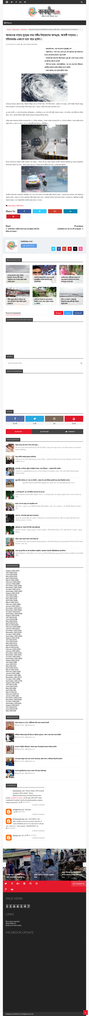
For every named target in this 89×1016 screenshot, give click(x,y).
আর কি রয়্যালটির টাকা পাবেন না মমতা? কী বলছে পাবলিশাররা (30, 771)
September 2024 (12, 614)
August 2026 (10, 571)
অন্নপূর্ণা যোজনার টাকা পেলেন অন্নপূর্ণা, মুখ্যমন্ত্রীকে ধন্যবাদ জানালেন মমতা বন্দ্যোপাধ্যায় (44, 279)
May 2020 (9, 711)
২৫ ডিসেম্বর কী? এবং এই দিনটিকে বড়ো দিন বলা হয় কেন (29, 492)
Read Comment (39, 805)
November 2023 (11, 632)
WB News (24, 29)
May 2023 (9, 643)
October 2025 (11, 589)
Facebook (78, 313)
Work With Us (11, 923)
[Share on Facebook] (24, 211)
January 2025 (11, 606)
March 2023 (10, 647)
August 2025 (10, 593)
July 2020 (9, 707)
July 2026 (9, 573)
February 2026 (11, 582)
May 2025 (9, 599)
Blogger (59, 313)
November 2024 (11, 610)
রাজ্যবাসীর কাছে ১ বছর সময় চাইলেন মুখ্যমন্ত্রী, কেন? (59, 48)
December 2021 (11, 675)
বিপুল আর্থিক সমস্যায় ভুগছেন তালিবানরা (25, 457)
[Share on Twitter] (40, 211)
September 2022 (12, 658)
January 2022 (11, 673)
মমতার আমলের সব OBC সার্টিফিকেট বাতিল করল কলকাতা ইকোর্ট (32, 722)
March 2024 (10, 625)
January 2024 (11, 629)
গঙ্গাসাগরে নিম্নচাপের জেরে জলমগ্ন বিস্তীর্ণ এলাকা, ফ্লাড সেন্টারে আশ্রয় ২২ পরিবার (43, 301)
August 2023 (10, 638)
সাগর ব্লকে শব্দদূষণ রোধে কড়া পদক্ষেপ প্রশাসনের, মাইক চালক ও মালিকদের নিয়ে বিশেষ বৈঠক (38, 759)
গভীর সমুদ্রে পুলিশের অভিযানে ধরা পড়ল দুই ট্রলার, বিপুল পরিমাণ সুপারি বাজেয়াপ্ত (17, 301)
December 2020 (11, 698)
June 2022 (9, 664)
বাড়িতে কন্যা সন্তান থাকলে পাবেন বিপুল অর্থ (26, 539)
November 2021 (11, 677)
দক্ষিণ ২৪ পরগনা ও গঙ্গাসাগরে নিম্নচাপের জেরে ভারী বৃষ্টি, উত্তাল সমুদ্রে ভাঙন (70, 301)
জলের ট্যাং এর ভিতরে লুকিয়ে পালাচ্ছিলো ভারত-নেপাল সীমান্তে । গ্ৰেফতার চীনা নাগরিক (38, 468)
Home (9, 29)
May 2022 (9, 666)
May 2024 (9, 621)
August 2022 (10, 660)
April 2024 (9, 623)
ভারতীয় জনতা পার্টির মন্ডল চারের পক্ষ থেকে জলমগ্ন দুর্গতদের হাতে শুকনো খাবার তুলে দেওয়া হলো (70, 279)
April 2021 (9, 690)
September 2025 (12, 591)
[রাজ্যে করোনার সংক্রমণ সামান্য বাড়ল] (44, 865)
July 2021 (9, 685)
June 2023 (9, 642)
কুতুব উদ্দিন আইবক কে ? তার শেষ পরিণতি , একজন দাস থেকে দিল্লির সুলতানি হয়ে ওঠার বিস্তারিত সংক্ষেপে (42, 480)
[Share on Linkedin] (70, 211)
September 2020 (12, 703)
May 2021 (9, 688)
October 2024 (11, 612)
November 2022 (11, 655)
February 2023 (11, 649)
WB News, (34, 44)
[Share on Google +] (55, 211)
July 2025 (9, 595)
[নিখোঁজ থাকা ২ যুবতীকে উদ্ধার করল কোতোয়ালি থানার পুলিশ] (17, 865)
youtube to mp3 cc (17, 798)
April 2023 (9, 645)
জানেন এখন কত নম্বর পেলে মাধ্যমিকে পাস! (26, 503)
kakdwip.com (10, 1014)
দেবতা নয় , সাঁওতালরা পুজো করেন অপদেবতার (26, 515)
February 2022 (11, 671)
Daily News (16, 29)
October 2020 (11, 701)
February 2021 (11, 694)
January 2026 (11, 584)
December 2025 (11, 586)
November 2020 (11, 699)
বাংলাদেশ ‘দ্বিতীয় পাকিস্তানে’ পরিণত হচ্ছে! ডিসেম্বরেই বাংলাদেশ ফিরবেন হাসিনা (36, 747)
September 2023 (12, 636)
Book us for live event (13, 925)
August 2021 (10, 683)
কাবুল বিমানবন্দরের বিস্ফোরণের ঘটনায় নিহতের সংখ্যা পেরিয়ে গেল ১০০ (72, 874)
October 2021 (11, 679)
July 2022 (9, 662)
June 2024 (9, 619)
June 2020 (9, 709)
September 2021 (12, 681)
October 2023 (11, 634)
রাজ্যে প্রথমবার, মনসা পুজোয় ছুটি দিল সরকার (57, 70)
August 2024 (10, 615)
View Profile (29, 245)
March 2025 (10, 602)
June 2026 (9, 574)
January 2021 (11, 696)
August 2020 (10, 705)
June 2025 (9, 597)
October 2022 (11, 657)
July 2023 (9, 640)
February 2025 (11, 604)
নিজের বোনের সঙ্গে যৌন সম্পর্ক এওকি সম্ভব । (27, 445)
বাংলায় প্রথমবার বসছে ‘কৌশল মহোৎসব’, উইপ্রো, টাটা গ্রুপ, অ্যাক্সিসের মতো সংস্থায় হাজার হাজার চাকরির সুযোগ (17, 278)
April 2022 (9, 668)
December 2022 (11, 653)
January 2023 (11, 651)
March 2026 (10, 580)
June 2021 (9, 686)
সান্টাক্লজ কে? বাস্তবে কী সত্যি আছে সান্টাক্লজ (27, 527)
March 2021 (10, 692)
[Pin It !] (13, 217)
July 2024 (9, 617)
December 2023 (11, 630)
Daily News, (27, 44)
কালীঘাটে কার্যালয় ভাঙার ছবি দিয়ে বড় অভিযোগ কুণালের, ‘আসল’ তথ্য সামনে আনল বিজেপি (38, 734)
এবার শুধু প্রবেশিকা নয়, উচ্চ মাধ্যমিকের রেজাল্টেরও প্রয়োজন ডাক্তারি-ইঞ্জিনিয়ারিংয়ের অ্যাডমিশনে (40, 550)
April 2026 (9, 578)
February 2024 (11, 627)
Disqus (68, 313)
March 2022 (10, 670)
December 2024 (11, 608)
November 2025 (11, 587)
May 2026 (9, 576)
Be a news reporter (13, 921)
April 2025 (9, 601)
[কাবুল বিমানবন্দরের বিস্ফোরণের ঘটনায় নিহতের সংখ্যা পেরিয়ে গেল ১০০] (72, 865)
